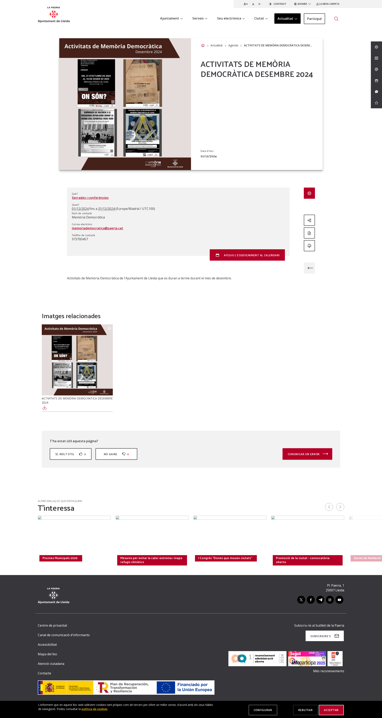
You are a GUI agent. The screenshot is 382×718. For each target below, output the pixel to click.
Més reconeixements (328, 671)
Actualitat (216, 45)
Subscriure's (320, 636)
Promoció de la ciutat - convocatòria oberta (302, 560)
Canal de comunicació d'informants (64, 635)
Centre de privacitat (52, 625)
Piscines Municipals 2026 (60, 558)
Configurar (263, 709)
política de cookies (94, 709)
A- (259, 4)
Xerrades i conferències (90, 198)
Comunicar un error (304, 454)
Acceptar (331, 709)
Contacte (44, 673)
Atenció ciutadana (51, 663)
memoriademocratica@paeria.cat (97, 228)
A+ (246, 4)
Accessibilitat (47, 644)
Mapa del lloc (47, 654)
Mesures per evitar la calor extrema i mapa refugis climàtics (151, 560)
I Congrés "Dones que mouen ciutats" (225, 558)
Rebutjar (305, 709)
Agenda (233, 45)
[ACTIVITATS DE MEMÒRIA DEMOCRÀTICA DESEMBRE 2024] (77, 359)
